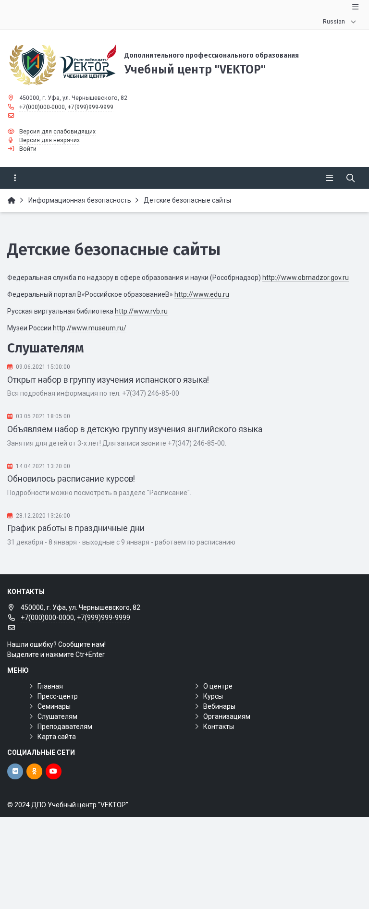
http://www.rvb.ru (141, 311)
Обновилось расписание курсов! (71, 479)
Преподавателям (64, 726)
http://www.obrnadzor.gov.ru (305, 277)
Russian (334, 21)
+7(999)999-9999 (90, 107)
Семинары (54, 706)
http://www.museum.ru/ (89, 328)
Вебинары (219, 706)
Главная (50, 686)
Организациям (226, 716)
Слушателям (57, 716)
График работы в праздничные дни (76, 528)
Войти (28, 148)
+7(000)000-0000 (42, 107)
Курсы (213, 696)
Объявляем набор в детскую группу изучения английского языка (134, 429)
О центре (218, 686)
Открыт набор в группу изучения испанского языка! (108, 380)
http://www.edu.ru (201, 294)
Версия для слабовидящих (57, 131)
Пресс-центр (57, 696)
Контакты (218, 726)
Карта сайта (56, 736)
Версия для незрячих (49, 140)
